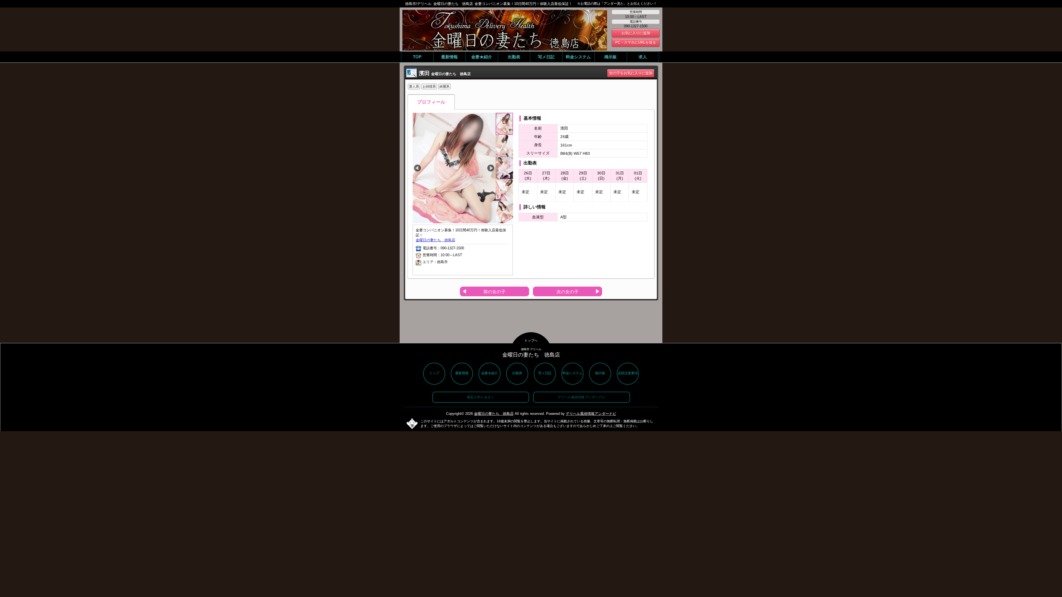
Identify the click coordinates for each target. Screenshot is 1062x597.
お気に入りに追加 (635, 33)
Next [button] (490, 168)
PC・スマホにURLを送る (635, 42)
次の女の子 (567, 291)
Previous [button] (417, 168)
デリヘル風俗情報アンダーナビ (591, 414)
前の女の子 (494, 291)
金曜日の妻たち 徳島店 (435, 240)
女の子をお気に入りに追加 (630, 73)
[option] (454, 168)
